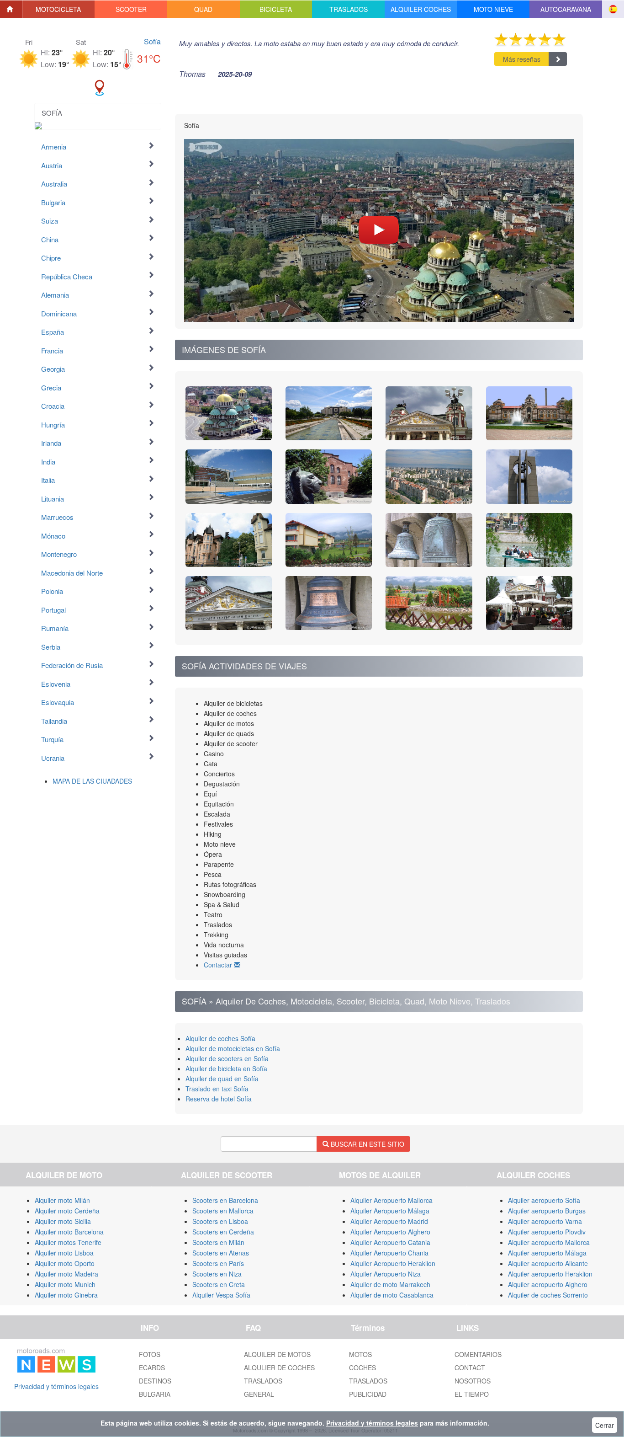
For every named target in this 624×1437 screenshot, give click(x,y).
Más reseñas (521, 59)
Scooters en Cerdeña (223, 1231)
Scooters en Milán (218, 1242)
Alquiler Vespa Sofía (221, 1294)
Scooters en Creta (218, 1284)
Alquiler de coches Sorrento (548, 1294)
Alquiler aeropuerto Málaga (547, 1252)
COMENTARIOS (478, 1354)
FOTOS (149, 1354)
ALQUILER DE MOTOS (277, 1354)
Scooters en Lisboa (220, 1221)
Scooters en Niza (217, 1273)
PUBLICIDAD (367, 1394)
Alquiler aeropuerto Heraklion (550, 1273)
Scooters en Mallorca (223, 1210)
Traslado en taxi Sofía (217, 1088)
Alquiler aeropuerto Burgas (547, 1210)
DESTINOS (155, 1380)
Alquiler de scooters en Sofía (227, 1058)
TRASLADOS (263, 1380)
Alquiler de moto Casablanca (392, 1294)
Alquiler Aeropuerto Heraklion (392, 1263)
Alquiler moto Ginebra (66, 1294)
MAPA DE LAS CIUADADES (92, 780)
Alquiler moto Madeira (66, 1273)
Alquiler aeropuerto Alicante (548, 1263)
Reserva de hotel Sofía (218, 1098)
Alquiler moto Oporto (65, 1263)
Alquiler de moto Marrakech (390, 1284)
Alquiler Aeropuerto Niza (385, 1273)
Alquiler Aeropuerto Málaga (389, 1210)
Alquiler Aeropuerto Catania (390, 1242)
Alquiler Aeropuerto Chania (389, 1252)
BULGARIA (154, 1394)
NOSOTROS (473, 1380)
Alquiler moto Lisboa (64, 1252)
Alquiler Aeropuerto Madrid (389, 1221)
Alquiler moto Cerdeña (67, 1210)
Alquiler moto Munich (65, 1284)
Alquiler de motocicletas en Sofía (232, 1048)
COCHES (362, 1367)
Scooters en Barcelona (225, 1200)
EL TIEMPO (472, 1394)
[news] (56, 1358)
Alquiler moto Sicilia (63, 1221)
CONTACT (470, 1367)
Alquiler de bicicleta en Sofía (226, 1068)
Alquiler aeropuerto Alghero (547, 1284)
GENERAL (259, 1394)
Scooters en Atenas (220, 1252)
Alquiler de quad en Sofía (222, 1078)
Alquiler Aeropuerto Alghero (390, 1231)
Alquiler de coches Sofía (220, 1038)
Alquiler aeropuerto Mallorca (549, 1242)
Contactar (219, 964)
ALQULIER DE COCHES (279, 1367)
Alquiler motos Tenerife (68, 1242)
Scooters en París (218, 1263)
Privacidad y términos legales (56, 1386)
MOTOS (360, 1354)
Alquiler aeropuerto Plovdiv (547, 1231)
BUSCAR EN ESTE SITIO (366, 1144)
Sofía (152, 41)
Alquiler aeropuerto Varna (545, 1221)
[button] (58, 9)
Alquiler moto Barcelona (69, 1231)
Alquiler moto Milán (62, 1200)
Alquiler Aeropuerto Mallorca (391, 1200)
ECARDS (152, 1367)
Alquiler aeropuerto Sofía (544, 1200)
